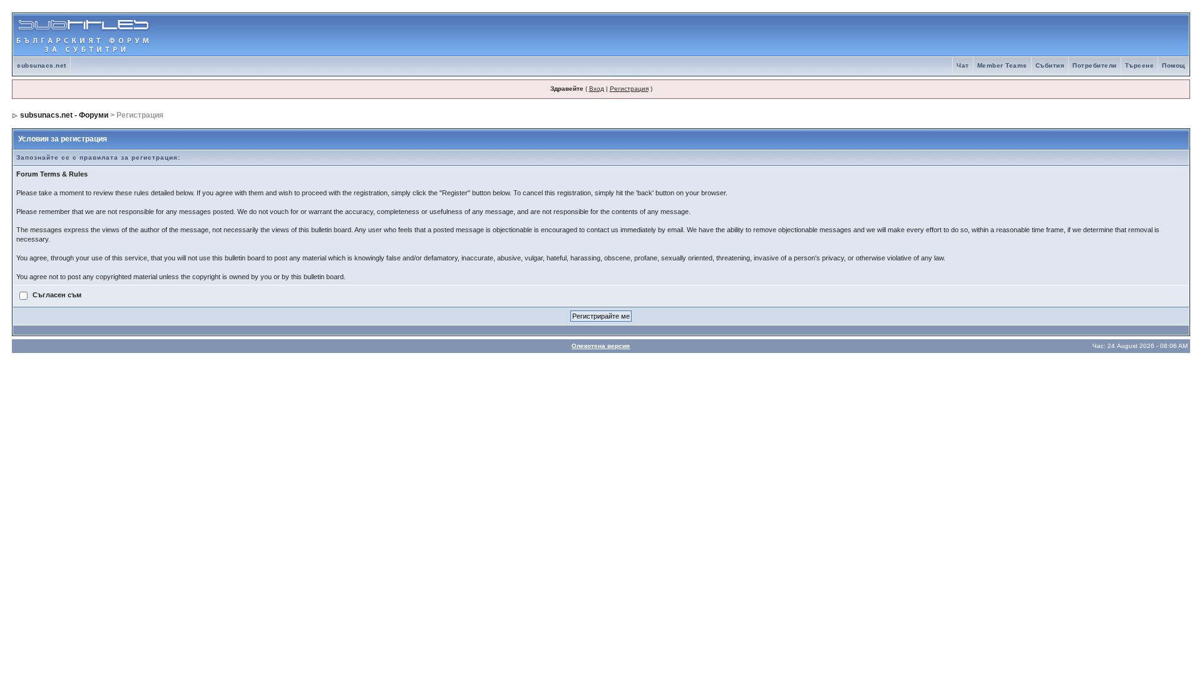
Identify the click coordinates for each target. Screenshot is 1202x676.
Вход (596, 88)
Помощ (1173, 65)
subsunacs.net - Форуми (64, 115)
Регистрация (629, 88)
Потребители (1094, 65)
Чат (963, 65)
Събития (1050, 65)
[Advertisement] (1042, 35)
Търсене (1139, 65)
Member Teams (1002, 65)
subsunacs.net (41, 65)
